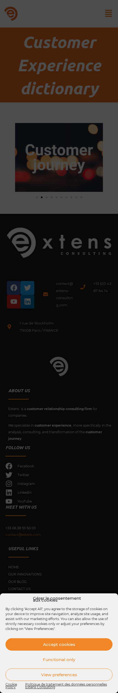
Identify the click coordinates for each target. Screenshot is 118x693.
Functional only (59, 659)
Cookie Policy (11, 685)
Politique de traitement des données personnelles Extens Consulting (66, 685)
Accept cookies (59, 644)
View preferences (59, 674)
